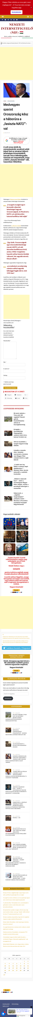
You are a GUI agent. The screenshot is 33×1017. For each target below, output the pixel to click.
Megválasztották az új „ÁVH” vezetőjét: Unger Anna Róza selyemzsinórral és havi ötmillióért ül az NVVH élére (16, 832)
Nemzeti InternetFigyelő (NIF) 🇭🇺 (17, 28)
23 (28, 968)
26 (13, 970)
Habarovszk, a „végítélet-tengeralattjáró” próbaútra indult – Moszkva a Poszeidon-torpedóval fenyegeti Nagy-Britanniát (16, 805)
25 (9, 970)
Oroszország (10, 101)
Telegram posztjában (15, 199)
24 (5, 970)
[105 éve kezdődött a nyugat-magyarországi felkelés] (8, 744)
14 (20, 966)
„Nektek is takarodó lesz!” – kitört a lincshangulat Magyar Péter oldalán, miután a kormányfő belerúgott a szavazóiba (16, 790)
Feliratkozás (8, 698)
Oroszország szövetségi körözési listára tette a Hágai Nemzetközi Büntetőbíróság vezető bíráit (15, 641)
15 (24, 966)
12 (13, 966)
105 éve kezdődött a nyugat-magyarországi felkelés (19, 745)
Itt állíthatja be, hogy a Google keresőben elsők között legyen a (18, 141)
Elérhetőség (15, 1004)
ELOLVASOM (16, 12)
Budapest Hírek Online (17, 889)
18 (9, 968)
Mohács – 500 (16, 817)
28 (20, 970)
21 (20, 968)
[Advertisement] (16, 63)
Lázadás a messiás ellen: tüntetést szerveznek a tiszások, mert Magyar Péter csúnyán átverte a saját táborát (16, 759)
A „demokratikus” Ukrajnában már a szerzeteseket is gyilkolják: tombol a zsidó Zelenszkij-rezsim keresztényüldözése (16, 905)
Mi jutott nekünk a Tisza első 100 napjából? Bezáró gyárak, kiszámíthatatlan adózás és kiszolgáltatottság (16, 717)
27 (16, 970)
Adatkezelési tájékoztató (6, 1005)
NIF (13, 712)
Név (4, 362)
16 (28, 966)
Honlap (5, 375)
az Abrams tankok (16, 225)
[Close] (31, 8)
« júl (4, 974)
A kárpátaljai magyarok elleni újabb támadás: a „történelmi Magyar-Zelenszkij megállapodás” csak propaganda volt (15, 939)
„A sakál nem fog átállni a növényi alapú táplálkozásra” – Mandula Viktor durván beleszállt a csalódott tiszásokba (16, 774)
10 (5, 966)
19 (13, 968)
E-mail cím (6, 368)
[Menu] (2, 16)
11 (9, 966)
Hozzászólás (7, 340)
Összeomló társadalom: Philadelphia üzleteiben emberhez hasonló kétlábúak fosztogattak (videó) (16, 637)
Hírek (4, 101)
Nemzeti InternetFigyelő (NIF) (16, 1012)
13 (16, 966)
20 (16, 968)
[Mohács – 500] (8, 817)
